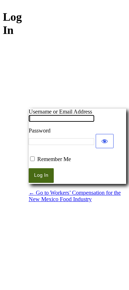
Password (40, 131)
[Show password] (105, 141)
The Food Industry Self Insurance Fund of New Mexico (77, 71)
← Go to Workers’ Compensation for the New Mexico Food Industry (75, 196)
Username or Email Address (60, 112)
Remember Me (54, 159)
